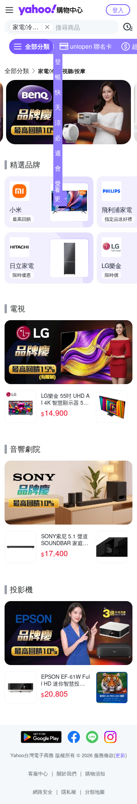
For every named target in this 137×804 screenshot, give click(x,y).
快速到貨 (58, 94)
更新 (120, 755)
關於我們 (66, 773)
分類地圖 (95, 791)
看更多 (57, 198)
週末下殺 (58, 154)
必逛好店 (58, 139)
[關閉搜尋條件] (47, 27)
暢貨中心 (58, 78)
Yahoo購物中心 (50, 10)
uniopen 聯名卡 (91, 46)
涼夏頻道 (58, 124)
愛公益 (58, 185)
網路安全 (43, 791)
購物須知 (95, 773)
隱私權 (68, 791)
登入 (118, 10)
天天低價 (58, 109)
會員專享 (58, 170)
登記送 (58, 63)
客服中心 (38, 773)
